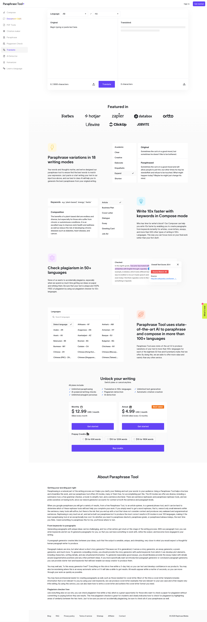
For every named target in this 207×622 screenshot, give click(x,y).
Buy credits (118, 448)
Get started (92, 426)
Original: (54, 22)
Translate (106, 84)
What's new (204, 309)
